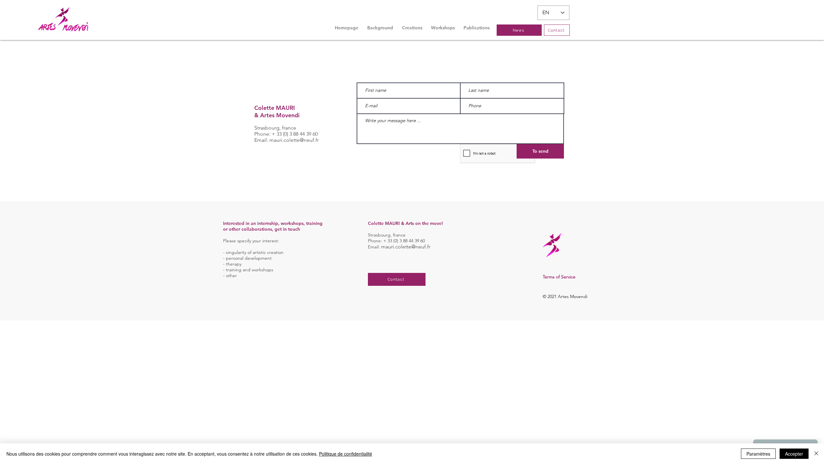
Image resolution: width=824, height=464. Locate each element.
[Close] (816, 454)
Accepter (794, 453)
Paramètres (758, 453)
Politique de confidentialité (345, 453)
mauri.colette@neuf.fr (294, 140)
